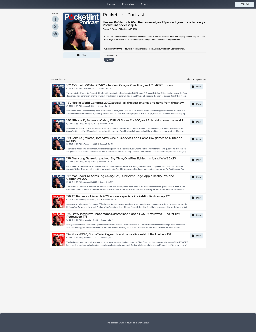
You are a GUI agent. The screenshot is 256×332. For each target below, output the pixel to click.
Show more (112, 55)
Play (84, 55)
